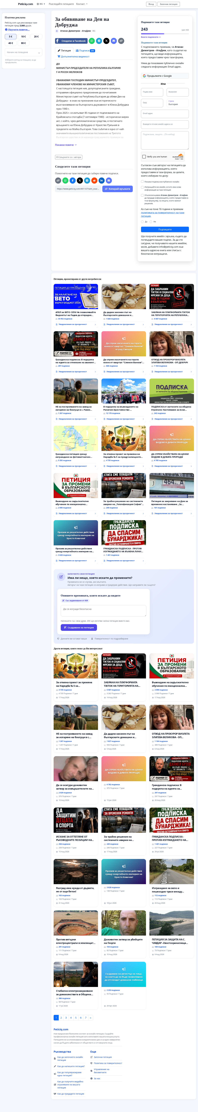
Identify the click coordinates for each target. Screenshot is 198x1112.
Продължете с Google (159, 75)
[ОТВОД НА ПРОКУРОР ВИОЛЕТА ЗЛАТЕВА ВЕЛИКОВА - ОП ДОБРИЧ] (171, 353)
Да (146, 221)
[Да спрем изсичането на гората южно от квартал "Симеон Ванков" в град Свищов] (123, 353)
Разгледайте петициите (61, 4)
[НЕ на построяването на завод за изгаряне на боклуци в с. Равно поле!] (76, 400)
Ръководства (62, 1051)
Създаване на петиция (81, 627)
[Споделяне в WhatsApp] (92, 41)
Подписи (86, 50)
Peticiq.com (25, 4)
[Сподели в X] (106, 41)
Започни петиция (168, 4)
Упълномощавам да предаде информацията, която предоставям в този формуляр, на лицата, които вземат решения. (166, 199)
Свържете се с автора (70, 157)
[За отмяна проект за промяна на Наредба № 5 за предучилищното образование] (123, 448)
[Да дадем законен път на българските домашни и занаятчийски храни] (123, 306)
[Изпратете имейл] (114, 41)
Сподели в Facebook (74, 41)
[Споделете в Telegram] (99, 41)
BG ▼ (42, 4)
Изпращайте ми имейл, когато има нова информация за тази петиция (163, 188)
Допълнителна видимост (74, 56)
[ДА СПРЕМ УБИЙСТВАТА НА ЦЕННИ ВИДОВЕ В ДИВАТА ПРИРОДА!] (171, 448)
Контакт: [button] (81, 4)
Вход (151, 4)
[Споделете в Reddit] (94, 180)
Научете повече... (19, 29)
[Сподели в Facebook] (73, 180)
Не (155, 221)
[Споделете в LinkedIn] (102, 180)
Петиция (65, 50)
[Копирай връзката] (121, 41)
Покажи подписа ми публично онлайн (162, 181)
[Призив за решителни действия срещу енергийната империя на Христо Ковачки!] (76, 542)
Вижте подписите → (151, 37)
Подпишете (165, 229)
